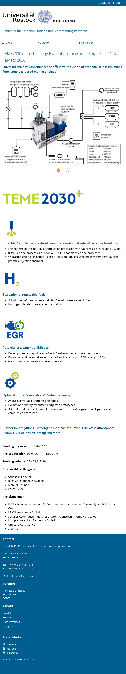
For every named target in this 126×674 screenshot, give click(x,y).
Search (45, 42)
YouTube (11, 648)
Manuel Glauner (18, 485)
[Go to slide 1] (58, 170)
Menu (8, 42)
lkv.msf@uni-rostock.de (25, 576)
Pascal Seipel (16, 489)
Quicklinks (87, 42)
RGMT (6, 598)
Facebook (11, 644)
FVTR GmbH (9, 594)
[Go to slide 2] (67, 170)
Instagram (12, 652)
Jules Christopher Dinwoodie (26, 481)
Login (119, 3)
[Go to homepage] (39, 17)
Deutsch (104, 3)
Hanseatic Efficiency (14, 590)
